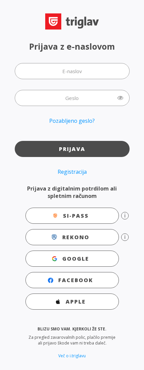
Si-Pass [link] (76, 215)
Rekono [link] (75, 237)
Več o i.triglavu (72, 356)
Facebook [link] (75, 280)
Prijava (72, 149)
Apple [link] (76, 301)
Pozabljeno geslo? (72, 120)
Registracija (72, 171)
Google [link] (75, 258)
